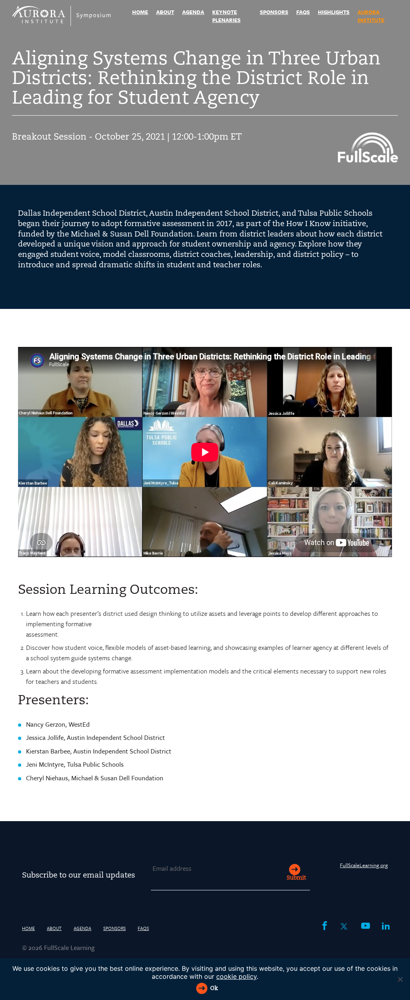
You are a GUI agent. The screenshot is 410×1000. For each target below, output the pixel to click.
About (165, 12)
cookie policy (236, 976)
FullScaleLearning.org (364, 865)
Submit (296, 878)
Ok (214, 989)
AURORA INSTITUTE (371, 16)
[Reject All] (400, 979)
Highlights (334, 12)
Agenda (193, 12)
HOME (140, 12)
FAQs (303, 12)
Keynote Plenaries (226, 16)
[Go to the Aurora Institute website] (368, 160)
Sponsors (274, 12)
